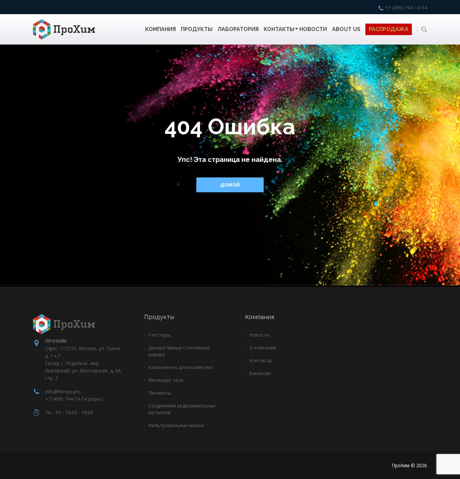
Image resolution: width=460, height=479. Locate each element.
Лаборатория (238, 29)
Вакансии (260, 373)
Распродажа (388, 29)
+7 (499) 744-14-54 (406, 7)
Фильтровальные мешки (176, 425)
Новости (313, 29)
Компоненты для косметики (180, 367)
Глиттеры (159, 335)
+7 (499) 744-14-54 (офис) (74, 399)
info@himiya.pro (62, 391)
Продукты (196, 29)
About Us (346, 29)
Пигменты (159, 393)
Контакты (279, 29)
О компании (262, 347)
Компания (160, 29)
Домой (230, 184)
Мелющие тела (165, 380)
